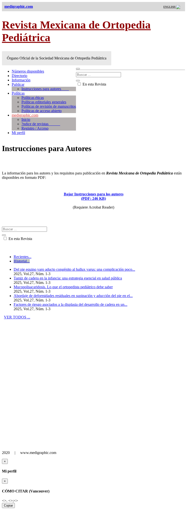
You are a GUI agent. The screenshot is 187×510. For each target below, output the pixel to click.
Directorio (19, 76)
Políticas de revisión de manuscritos (48, 106)
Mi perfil (18, 133)
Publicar (18, 84)
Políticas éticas (32, 98)
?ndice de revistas (40, 124)
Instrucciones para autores (45, 89)
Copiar (8, 505)
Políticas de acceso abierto (41, 111)
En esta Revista (94, 84)
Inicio (25, 119)
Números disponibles (28, 71)
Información (21, 80)
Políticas (18, 93)
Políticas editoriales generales (43, 102)
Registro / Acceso (34, 128)
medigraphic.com (25, 115)
